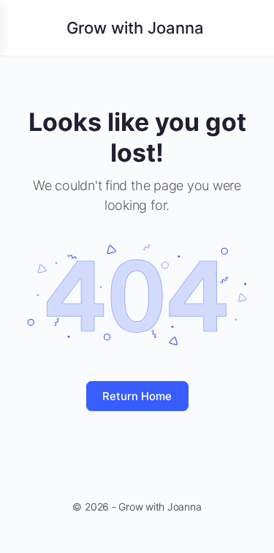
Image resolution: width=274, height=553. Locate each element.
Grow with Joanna (135, 27)
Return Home (137, 396)
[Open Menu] (23, 26)
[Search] (247, 28)
